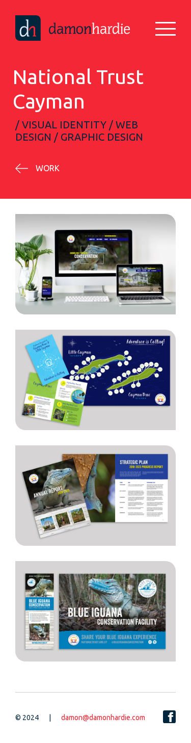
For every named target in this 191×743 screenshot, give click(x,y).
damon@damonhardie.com (103, 717)
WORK (48, 168)
